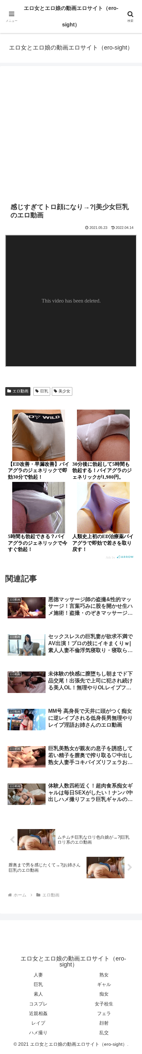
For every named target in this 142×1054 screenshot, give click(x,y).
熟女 (104, 974)
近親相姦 (38, 1013)
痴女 (104, 994)
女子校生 (104, 1003)
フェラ (104, 1013)
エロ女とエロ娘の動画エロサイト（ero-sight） (71, 16)
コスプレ (38, 1003)
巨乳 (44, 391)
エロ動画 (20, 391)
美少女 (64, 391)
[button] (128, 879)
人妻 (38, 974)
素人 (38, 994)
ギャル (104, 984)
